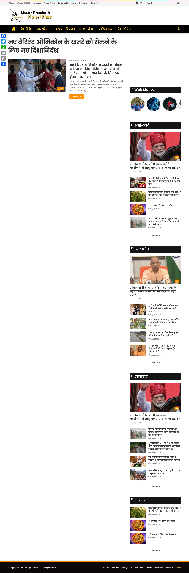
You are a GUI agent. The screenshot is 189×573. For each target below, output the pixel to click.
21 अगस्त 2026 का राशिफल (161, 205)
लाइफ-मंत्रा (86, 29)
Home (178, 567)
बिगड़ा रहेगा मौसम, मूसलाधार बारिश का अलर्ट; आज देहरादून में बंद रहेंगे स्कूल (163, 221)
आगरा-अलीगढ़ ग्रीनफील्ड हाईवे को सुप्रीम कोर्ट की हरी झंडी (163, 334)
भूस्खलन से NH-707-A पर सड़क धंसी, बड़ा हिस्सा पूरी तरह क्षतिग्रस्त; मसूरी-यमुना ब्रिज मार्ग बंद (164, 446)
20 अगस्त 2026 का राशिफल (162, 534)
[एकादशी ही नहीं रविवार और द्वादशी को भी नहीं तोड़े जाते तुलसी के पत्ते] (138, 196)
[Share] (3, 64)
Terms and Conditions (67, 3)
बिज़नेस (70, 29)
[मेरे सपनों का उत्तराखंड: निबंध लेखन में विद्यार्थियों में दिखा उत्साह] (138, 461)
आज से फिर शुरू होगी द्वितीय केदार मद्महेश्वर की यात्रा (164, 472)
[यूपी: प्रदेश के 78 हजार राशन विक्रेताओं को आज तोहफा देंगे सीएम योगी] (138, 350)
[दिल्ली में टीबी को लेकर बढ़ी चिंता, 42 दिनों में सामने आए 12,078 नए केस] (138, 182)
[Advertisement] (155, 58)
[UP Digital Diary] (30, 15)
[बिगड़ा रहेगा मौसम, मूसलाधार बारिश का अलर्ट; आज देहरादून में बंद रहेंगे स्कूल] (138, 222)
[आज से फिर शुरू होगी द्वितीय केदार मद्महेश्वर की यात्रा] (138, 474)
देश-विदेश (26, 29)
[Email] (3, 53)
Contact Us (95, 3)
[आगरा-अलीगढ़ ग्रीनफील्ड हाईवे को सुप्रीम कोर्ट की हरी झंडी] (138, 336)
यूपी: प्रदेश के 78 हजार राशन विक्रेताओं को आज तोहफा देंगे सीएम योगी (162, 348)
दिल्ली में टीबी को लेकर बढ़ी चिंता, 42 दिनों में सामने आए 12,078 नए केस (164, 181)
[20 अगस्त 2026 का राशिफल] (138, 538)
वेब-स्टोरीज (124, 29)
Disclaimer (83, 3)
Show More (155, 235)
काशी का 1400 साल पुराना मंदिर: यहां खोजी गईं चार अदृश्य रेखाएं (164, 321)
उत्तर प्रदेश (42, 29)
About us (37, 3)
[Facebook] (3, 36)
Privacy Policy (49, 3)
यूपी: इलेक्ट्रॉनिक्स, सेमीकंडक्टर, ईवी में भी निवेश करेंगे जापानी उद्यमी (163, 308)
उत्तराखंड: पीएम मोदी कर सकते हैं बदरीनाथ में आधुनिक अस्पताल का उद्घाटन (155, 166)
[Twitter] (3, 41)
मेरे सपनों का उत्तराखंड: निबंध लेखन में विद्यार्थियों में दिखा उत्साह (164, 459)
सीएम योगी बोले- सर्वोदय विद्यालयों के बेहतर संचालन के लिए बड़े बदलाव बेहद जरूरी (153, 291)
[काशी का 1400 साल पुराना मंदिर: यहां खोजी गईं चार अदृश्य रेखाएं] (138, 323)
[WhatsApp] (3, 47)
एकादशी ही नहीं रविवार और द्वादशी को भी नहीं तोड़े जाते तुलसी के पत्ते (164, 194)
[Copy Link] (3, 58)
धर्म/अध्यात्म (106, 29)
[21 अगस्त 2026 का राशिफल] (138, 209)
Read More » (77, 96)
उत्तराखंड (57, 29)
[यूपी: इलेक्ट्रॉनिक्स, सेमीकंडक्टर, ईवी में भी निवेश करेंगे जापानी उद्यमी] (138, 309)
